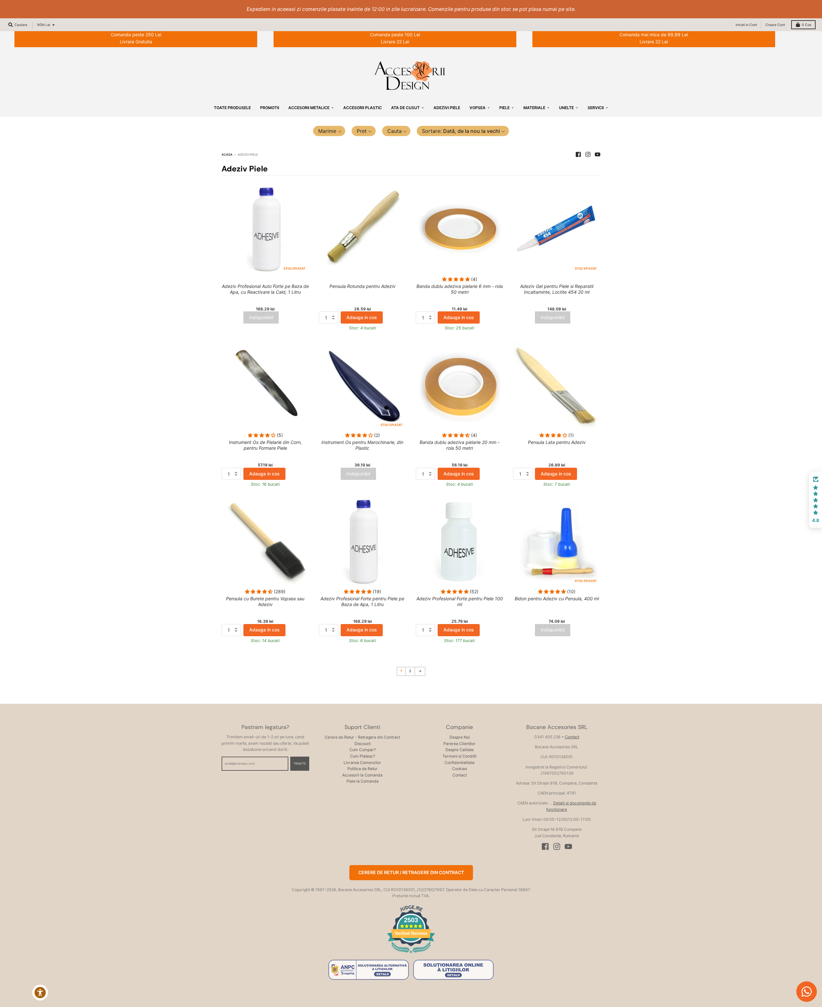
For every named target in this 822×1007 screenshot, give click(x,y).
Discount (362, 743)
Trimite (299, 763)
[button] (329, 131)
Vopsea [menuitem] (477, 107)
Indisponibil (261, 317)
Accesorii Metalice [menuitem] (308, 107)
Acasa (227, 154)
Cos (806, 25)
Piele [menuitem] (504, 107)
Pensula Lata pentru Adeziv (557, 442)
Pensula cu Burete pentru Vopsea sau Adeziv (265, 601)
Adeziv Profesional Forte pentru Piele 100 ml (459, 601)
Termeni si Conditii (459, 756)
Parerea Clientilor (459, 743)
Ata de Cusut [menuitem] (405, 107)
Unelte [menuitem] (566, 107)
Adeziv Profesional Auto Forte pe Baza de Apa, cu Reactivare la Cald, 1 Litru (265, 289)
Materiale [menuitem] (534, 107)
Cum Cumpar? (362, 749)
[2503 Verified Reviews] (411, 954)
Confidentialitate (459, 762)
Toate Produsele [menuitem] (232, 107)
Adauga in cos (361, 317)
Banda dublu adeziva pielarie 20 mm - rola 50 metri (460, 445)
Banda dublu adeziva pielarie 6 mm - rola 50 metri (459, 289)
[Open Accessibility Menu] (40, 993)
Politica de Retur (362, 768)
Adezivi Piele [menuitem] (446, 107)
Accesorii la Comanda (362, 775)
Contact (459, 775)
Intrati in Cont (746, 25)
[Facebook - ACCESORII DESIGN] (578, 154)
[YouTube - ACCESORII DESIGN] (597, 154)
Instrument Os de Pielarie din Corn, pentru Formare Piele (265, 445)
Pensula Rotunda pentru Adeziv (362, 286)
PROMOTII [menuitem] (269, 107)
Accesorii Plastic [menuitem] (362, 107)
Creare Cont (775, 25)
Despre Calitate (459, 749)
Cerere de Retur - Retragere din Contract (362, 737)
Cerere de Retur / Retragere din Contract (411, 872)
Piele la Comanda (362, 781)
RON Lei (43, 25)
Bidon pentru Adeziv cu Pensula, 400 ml (557, 598)
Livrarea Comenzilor (362, 762)
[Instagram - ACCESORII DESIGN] (588, 154)
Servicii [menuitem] (596, 107)
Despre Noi (460, 737)
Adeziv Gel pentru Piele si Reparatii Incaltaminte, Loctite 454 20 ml (556, 289)
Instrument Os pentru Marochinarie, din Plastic (362, 445)
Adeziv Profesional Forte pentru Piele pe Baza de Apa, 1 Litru (362, 601)
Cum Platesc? (362, 756)
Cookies (459, 768)
